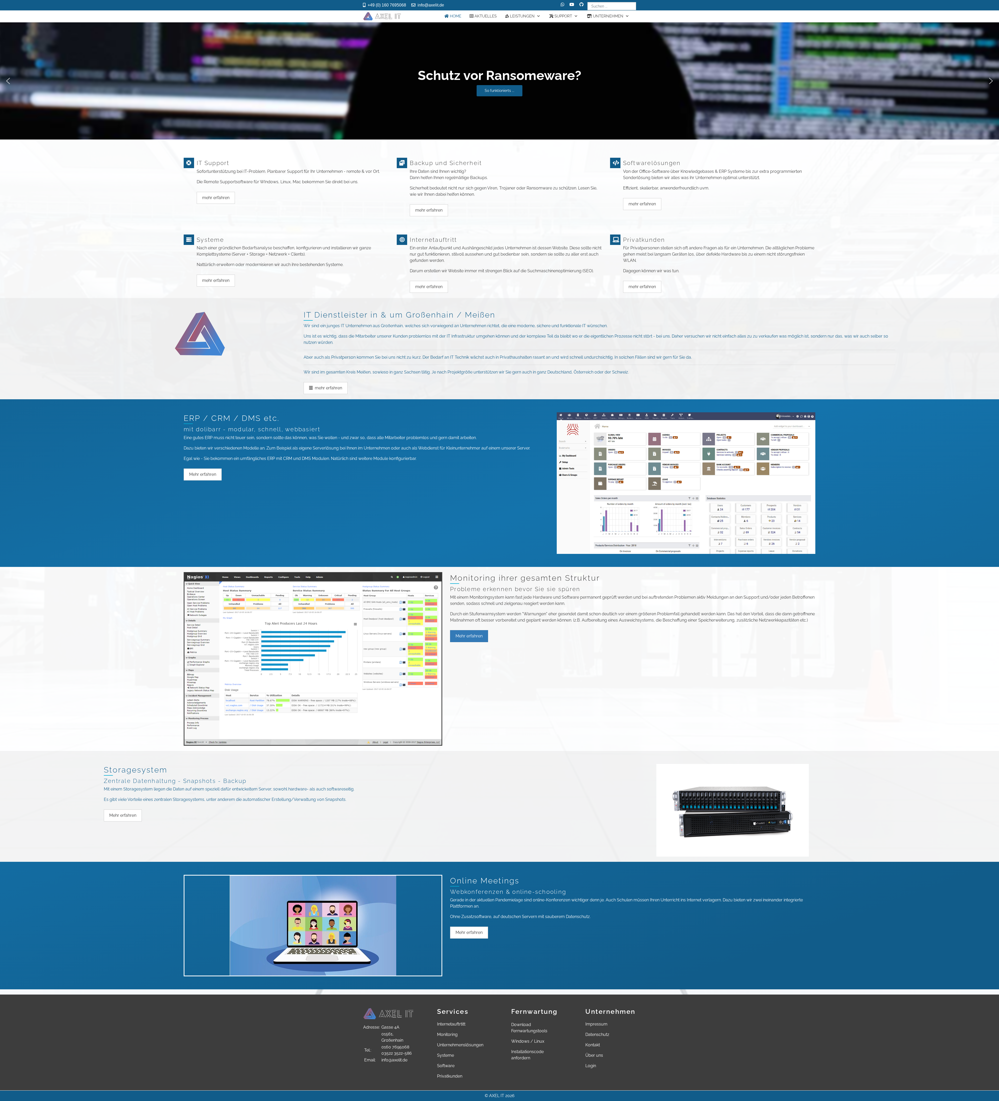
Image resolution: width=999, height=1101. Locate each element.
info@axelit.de (431, 5)
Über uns (594, 1055)
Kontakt (592, 1044)
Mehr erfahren (202, 474)
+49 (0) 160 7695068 (387, 5)
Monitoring (447, 1034)
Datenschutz (597, 1034)
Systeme (445, 1055)
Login (590, 1065)
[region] (499, 81)
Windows (520, 1041)
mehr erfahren (215, 197)
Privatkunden (449, 1076)
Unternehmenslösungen (460, 1044)
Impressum (596, 1024)
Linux (539, 1041)
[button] (499, 81)
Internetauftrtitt (451, 1024)
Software (445, 1065)
